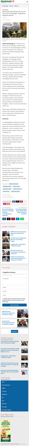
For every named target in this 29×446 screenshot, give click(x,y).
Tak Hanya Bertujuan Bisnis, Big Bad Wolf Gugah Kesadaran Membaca (21, 211)
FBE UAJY (4, 403)
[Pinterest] (21, 202)
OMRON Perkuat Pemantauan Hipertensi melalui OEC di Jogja (18, 233)
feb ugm (4, 391)
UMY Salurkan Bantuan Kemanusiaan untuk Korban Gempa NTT (17, 252)
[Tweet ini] (8, 219)
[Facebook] (14, 202)
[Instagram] (4, 204)
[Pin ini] (13, 219)
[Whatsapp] (22, 219)
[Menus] (27, 1)
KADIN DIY (4, 394)
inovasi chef (16, 186)
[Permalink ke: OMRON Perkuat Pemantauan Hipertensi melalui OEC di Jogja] (6, 233)
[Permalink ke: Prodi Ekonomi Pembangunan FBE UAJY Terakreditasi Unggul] (6, 240)
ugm (3, 382)
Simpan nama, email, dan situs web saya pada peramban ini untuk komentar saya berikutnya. (13, 300)
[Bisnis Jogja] (7, 1)
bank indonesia (6, 385)
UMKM (3, 388)
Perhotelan (5, 9)
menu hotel (6, 191)
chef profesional (13, 184)
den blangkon (22, 444)
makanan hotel (7, 189)
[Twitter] (17, 202)
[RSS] (8, 204)
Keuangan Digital (6, 410)
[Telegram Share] (17, 219)
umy (3, 400)
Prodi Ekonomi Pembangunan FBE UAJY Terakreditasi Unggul (18, 239)
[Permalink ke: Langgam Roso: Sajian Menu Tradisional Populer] (6, 246)
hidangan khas (7, 186)
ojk (2, 397)
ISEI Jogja (4, 406)
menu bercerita (17, 189)
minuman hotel (15, 191)
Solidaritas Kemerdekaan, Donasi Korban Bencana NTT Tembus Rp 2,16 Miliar (18, 258)
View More (14, 331)
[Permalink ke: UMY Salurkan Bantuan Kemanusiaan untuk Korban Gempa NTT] (6, 252)
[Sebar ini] (4, 219)
